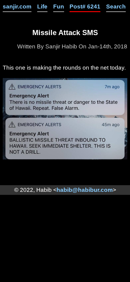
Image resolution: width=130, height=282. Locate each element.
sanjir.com (17, 6)
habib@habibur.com (85, 190)
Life (42, 6)
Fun (58, 6)
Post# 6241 (85, 6)
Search (116, 6)
